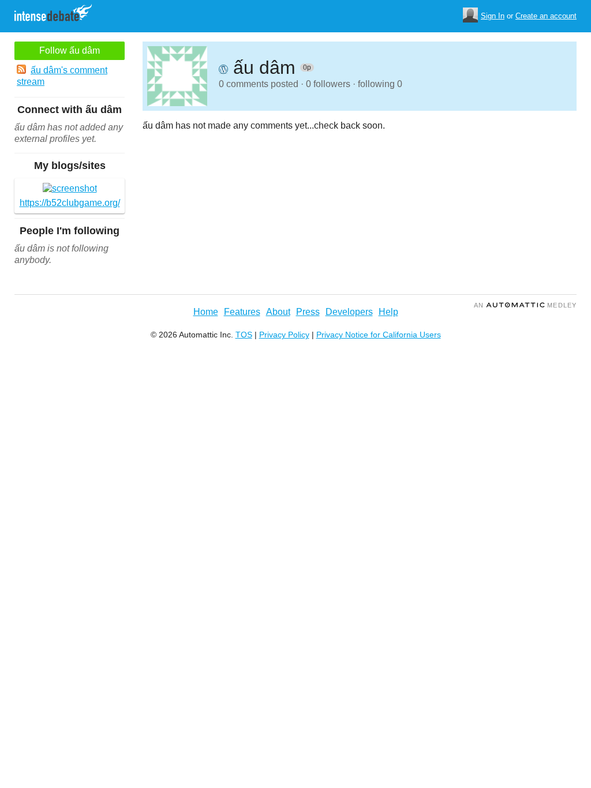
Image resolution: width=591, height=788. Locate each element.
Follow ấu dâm (69, 50)
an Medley (525, 305)
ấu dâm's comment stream (62, 76)
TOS (243, 334)
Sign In (492, 16)
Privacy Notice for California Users (378, 334)
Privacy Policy (284, 334)
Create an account (546, 16)
